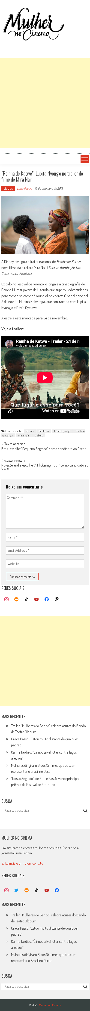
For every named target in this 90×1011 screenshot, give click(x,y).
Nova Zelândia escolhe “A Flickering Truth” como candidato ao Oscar (44, 467)
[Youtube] (37, 599)
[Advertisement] (45, 103)
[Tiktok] (26, 599)
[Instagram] (6, 599)
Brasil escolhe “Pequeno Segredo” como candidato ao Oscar (43, 449)
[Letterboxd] (16, 599)
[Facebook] (47, 599)
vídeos (8, 188)
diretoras (44, 431)
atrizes (29, 431)
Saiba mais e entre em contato (22, 863)
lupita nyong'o (62, 431)
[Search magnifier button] (85, 810)
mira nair (23, 435)
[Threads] (57, 599)
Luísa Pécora (24, 188)
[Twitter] (16, 890)
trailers (39, 435)
